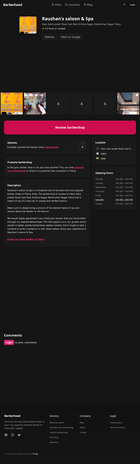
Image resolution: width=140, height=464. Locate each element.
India (103, 158)
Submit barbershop (59, 432)
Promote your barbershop (62, 427)
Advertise (54, 442)
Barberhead (12, 4)
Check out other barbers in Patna (25, 239)
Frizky (35, 453)
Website (49, 37)
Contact (83, 432)
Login (132, 4)
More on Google (70, 37)
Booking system (57, 422)
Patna (103, 153)
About (82, 427)
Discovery (54, 437)
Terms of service (117, 427)
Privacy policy (116, 422)
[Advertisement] (70, 68)
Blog (82, 422)
